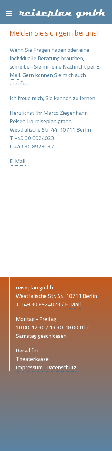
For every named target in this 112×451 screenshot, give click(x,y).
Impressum (29, 367)
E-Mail (18, 161)
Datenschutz (61, 367)
